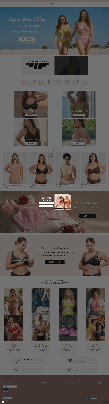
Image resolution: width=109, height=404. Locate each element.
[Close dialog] (70, 195)
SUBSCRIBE (46, 206)
